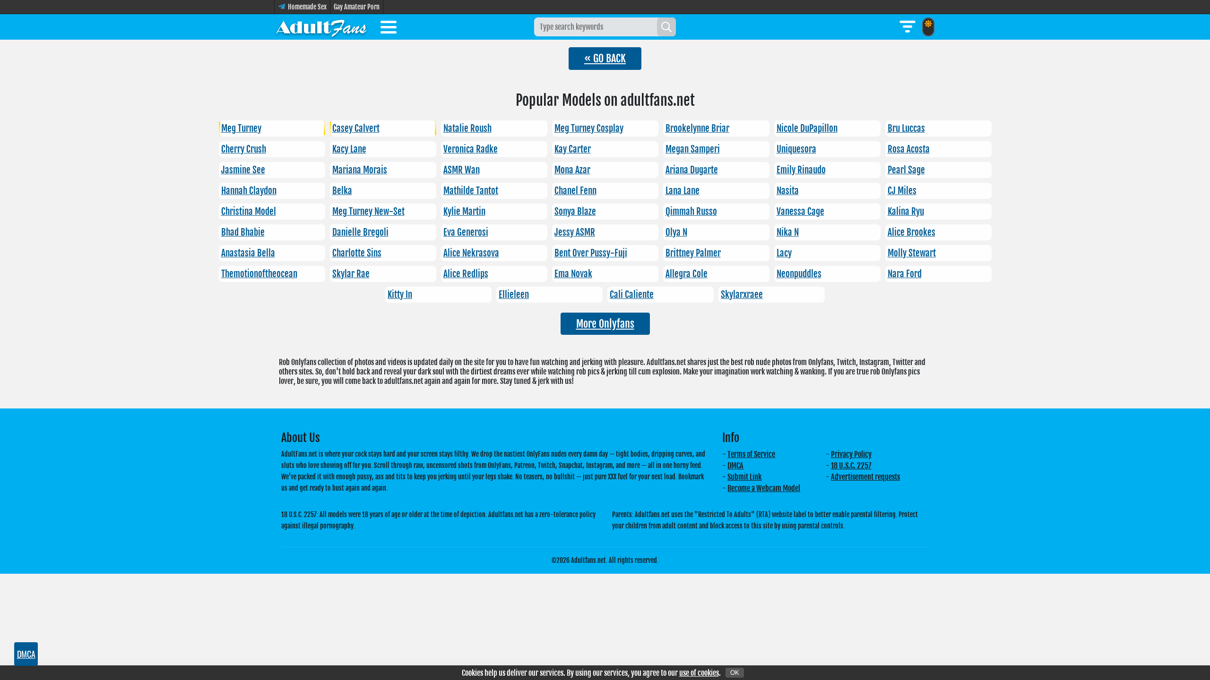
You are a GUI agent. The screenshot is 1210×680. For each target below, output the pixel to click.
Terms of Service (751, 454)
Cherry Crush (243, 149)
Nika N (788, 232)
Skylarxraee (742, 294)
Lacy (784, 253)
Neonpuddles (799, 274)
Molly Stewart (912, 253)
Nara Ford (905, 274)
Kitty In (400, 294)
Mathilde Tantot (470, 190)
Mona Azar (572, 170)
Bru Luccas (906, 128)
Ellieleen (514, 294)
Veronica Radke (470, 149)
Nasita (788, 190)
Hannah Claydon (249, 190)
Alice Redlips (465, 274)
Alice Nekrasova (471, 253)
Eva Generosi (465, 232)
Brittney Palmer (693, 253)
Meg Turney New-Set (368, 211)
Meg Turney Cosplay (588, 128)
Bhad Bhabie (243, 232)
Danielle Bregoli (360, 232)
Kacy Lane (349, 149)
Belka (342, 190)
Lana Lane (683, 190)
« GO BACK (605, 58)
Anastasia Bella (248, 253)
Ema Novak (573, 274)
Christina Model (248, 211)
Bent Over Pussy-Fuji (590, 253)
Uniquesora (796, 149)
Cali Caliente (632, 294)
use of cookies (699, 673)
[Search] (666, 26)
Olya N (676, 232)
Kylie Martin (464, 211)
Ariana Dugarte (692, 170)
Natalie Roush (467, 128)
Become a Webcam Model (763, 488)
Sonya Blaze (575, 211)
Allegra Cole (687, 274)
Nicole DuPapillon (807, 128)
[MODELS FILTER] (907, 27)
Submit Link (744, 477)
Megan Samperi (693, 149)
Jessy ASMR (574, 232)
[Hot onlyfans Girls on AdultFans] (321, 27)
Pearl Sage (906, 170)
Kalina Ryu (906, 211)
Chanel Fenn (575, 190)
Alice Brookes (911, 232)
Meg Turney (241, 128)
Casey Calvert (356, 128)
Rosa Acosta (909, 149)
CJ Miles (902, 190)
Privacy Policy (851, 454)
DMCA (735, 465)
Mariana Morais (359, 170)
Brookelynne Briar (697, 128)
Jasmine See (243, 170)
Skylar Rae (351, 274)
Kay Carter (572, 149)
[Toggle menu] (388, 29)
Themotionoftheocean (259, 274)
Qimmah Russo (691, 211)
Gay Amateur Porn (357, 7)
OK (734, 672)
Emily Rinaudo (801, 170)
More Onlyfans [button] (605, 324)
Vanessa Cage (800, 211)
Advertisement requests (865, 477)
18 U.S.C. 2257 (851, 465)
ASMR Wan (461, 170)
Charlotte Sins (356, 253)
